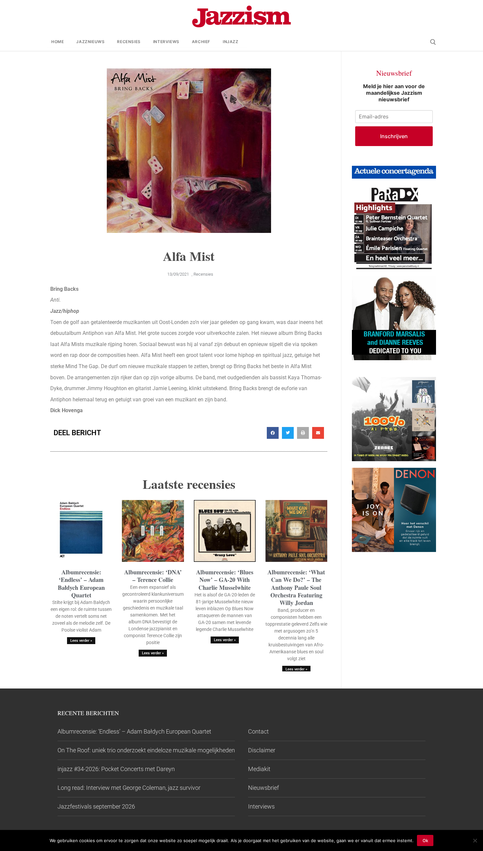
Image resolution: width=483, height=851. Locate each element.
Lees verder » (81, 640)
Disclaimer (261, 750)
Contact (258, 731)
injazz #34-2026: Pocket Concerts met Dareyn (116, 768)
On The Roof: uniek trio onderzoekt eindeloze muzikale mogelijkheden (146, 750)
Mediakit (259, 768)
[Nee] (475, 840)
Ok (425, 840)
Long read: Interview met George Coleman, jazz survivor (129, 787)
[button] (273, 433)
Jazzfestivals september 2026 (96, 806)
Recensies (203, 274)
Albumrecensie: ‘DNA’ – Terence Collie (153, 576)
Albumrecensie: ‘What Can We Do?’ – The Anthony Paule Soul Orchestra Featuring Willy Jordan (296, 587)
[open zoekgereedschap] (433, 42)
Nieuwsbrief (263, 787)
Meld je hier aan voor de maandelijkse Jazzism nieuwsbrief (394, 93)
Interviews (261, 806)
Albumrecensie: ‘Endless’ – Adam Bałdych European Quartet (81, 583)
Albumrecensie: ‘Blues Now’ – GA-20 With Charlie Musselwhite (224, 580)
